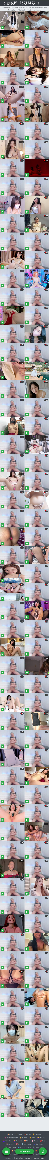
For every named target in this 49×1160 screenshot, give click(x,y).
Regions (17, 1158)
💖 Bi (17, 1144)
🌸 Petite (34, 1141)
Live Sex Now (25, 1151)
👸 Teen (32, 1138)
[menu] (6, 1151)
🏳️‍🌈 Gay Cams (38, 1144)
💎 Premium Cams (24, 1147)
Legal (42, 1158)
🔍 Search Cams (36, 1154)
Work (22, 1158)
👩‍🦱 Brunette (7, 1141)
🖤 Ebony (18, 1134)
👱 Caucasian (37, 1134)
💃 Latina (27, 1134)
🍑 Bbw (26, 1141)
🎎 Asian (10, 1134)
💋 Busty (43, 1141)
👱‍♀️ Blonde (40, 1138)
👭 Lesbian (10, 1144)
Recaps (27, 1158)
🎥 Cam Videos (12, 1154)
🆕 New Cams (26, 1144)
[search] (43, 1151)
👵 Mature (23, 1138)
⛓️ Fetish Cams (38, 1147)
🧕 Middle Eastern (11, 1138)
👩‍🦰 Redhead (17, 1141)
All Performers (35, 1158)
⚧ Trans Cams (10, 1147)
